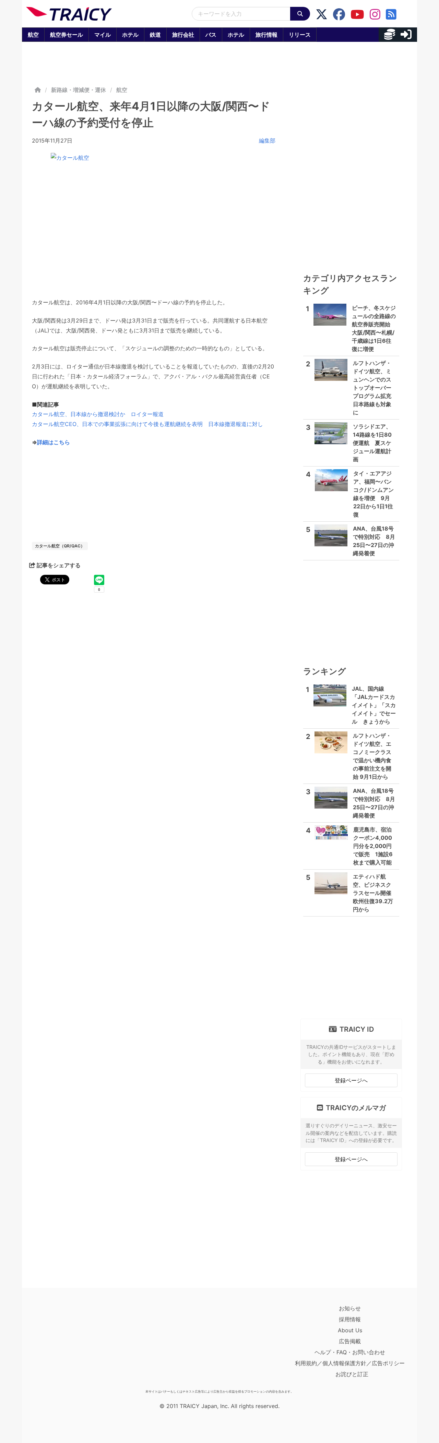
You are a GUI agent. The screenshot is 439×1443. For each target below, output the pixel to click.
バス (210, 34)
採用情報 (350, 1319)
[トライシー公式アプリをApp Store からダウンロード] (66, 1344)
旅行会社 (183, 34)
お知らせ (350, 1308)
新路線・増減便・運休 (78, 89)
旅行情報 (266, 34)
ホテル (130, 34)
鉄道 (155, 34)
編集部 (267, 140)
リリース (300, 34)
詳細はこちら (53, 442)
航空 (33, 34)
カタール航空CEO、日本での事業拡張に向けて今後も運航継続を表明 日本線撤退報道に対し (147, 424)
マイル (102, 34)
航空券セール (66, 34)
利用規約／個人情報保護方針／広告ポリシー (350, 1363)
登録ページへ (351, 1080)
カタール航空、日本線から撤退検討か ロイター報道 (98, 414)
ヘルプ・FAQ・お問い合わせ (350, 1352)
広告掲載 (350, 1341)
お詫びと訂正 (351, 1374)
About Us (350, 1330)
